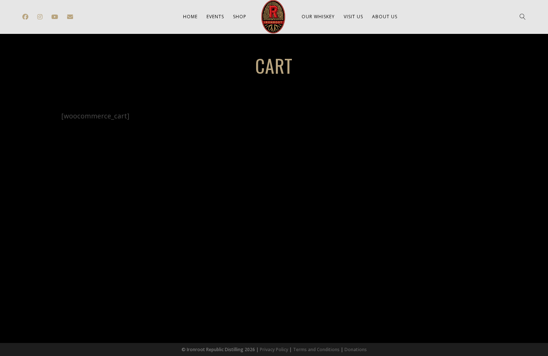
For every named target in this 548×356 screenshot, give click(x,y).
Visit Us (353, 16)
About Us (384, 16)
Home (190, 16)
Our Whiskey (318, 16)
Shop (239, 16)
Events (215, 16)
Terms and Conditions (316, 349)
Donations (355, 349)
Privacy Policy (274, 349)
